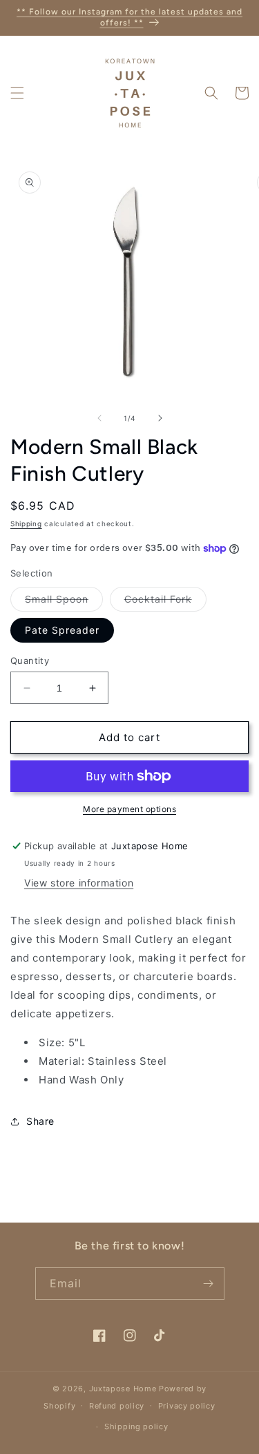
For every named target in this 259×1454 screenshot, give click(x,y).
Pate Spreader (62, 630)
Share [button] (40, 1121)
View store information (78, 883)
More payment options (129, 809)
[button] (17, 93)
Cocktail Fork (165, 602)
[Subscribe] (208, 1283)
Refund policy (116, 1406)
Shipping (26, 523)
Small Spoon (64, 602)
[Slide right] (160, 418)
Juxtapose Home (123, 1388)
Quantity (29, 660)
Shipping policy (136, 1426)
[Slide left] (99, 418)
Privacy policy (186, 1406)
